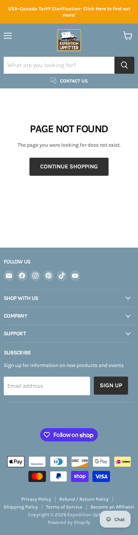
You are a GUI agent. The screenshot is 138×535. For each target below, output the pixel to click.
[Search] (124, 65)
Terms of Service (64, 507)
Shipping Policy (21, 507)
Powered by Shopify (69, 522)
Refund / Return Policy (84, 499)
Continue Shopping (69, 166)
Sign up (111, 385)
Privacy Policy (36, 499)
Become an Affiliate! (112, 507)
